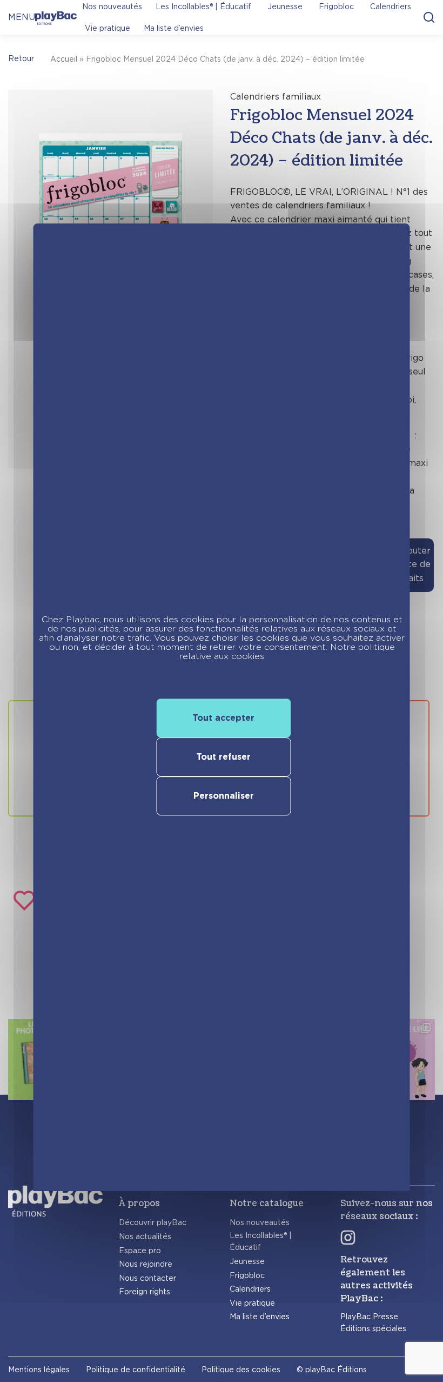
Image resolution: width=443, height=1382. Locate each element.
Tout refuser (223, 757)
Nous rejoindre (145, 1264)
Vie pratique (107, 28)
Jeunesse (247, 1261)
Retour (21, 58)
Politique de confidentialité (135, 1369)
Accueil (63, 59)
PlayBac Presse (369, 1316)
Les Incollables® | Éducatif (261, 1241)
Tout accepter (223, 718)
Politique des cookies (241, 1369)
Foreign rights (144, 1291)
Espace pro (140, 1250)
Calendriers (250, 1289)
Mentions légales (39, 1369)
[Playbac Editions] (56, 17)
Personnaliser (223, 796)
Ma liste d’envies (174, 28)
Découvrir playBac (152, 1222)
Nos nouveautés (260, 1222)
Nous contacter (147, 1278)
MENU (21, 17)
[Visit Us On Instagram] (347, 1237)
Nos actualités (145, 1236)
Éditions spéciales (373, 1328)
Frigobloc (247, 1275)
